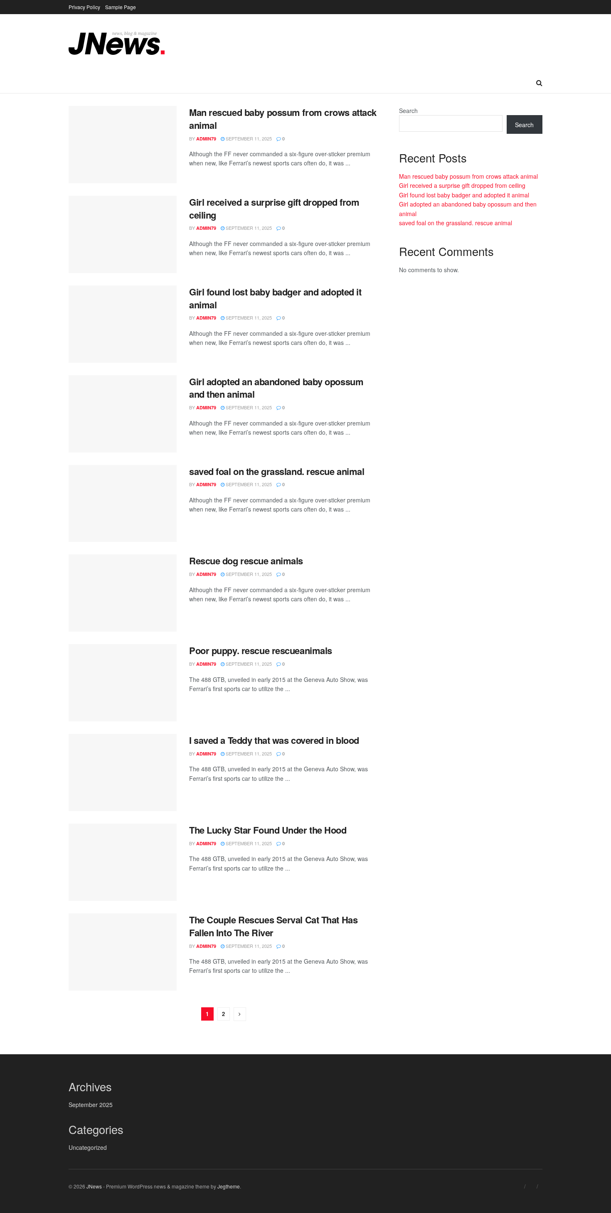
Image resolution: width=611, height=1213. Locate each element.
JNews (94, 1186)
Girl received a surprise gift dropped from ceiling (274, 208)
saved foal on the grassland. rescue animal (277, 471)
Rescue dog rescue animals (246, 560)
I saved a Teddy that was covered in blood (274, 740)
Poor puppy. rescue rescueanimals (260, 650)
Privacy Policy (84, 6)
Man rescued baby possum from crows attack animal (283, 119)
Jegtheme (228, 1186)
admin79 (206, 138)
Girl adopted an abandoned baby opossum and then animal (276, 388)
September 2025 (91, 1104)
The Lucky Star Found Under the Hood (268, 830)
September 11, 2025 (248, 138)
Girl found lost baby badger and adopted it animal (275, 298)
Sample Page (120, 6)
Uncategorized (88, 1147)
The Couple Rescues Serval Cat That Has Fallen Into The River (273, 926)
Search (408, 110)
